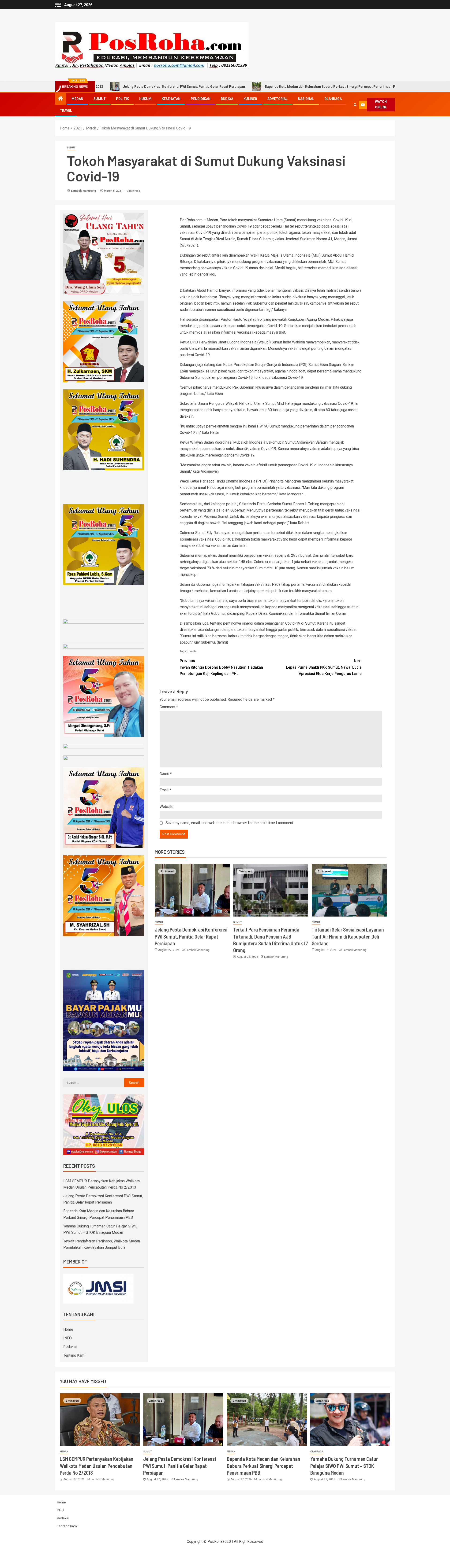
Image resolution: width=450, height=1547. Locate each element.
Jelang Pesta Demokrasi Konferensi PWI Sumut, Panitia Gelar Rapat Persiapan (104, 86)
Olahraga (333, 99)
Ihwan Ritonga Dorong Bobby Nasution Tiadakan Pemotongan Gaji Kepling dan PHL (221, 667)
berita (193, 651)
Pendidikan (200, 99)
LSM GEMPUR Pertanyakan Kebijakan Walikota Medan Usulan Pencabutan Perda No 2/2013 (96, 1466)
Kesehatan (171, 99)
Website (166, 806)
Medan (77, 99)
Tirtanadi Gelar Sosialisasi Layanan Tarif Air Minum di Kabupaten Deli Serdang (348, 936)
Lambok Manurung (84, 190)
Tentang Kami (74, 1355)
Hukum (145, 99)
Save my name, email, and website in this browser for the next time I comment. (229, 823)
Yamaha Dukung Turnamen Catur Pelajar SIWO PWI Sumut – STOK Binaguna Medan (344, 1466)
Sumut (100, 99)
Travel (66, 110)
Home (68, 1329)
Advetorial (277, 99)
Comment (169, 707)
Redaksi (70, 1346)
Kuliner (250, 99)
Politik (122, 99)
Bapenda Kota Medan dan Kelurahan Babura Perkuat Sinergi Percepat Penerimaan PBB (252, 86)
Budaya (227, 99)
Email (165, 790)
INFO (67, 1338)
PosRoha (214, 1541)
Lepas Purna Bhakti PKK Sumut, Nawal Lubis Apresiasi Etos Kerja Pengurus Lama (324, 667)
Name (166, 773)
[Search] (355, 104)
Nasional (306, 99)
